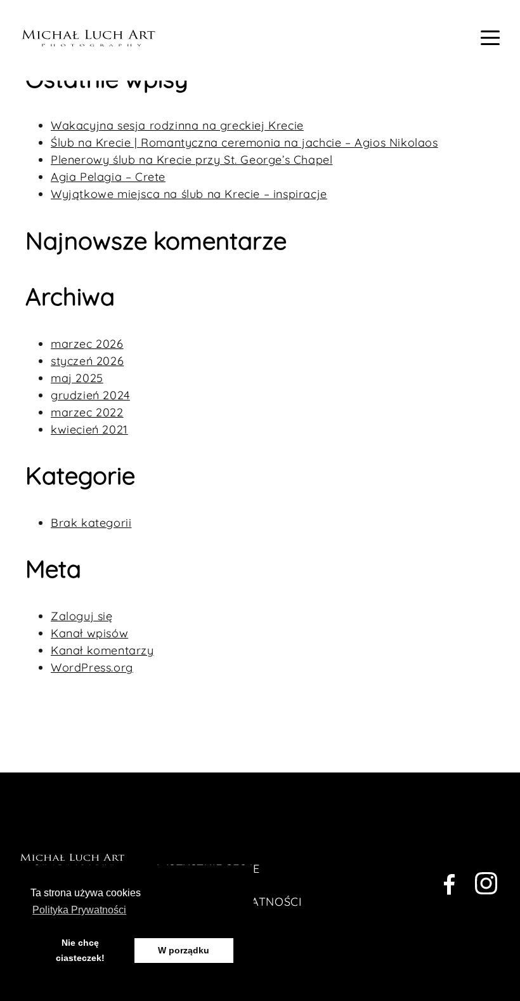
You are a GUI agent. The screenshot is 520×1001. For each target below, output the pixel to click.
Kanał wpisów (89, 633)
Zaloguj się (82, 616)
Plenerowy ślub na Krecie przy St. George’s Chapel (191, 159)
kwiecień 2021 (89, 429)
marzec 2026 (87, 343)
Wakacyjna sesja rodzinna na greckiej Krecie (177, 125)
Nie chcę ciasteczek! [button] (80, 950)
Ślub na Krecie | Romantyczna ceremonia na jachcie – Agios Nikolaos (244, 142)
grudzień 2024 (90, 395)
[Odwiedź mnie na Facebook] (449, 886)
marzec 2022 (87, 412)
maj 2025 (77, 378)
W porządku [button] (183, 950)
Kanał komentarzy (102, 650)
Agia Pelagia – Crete (108, 176)
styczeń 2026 (87, 361)
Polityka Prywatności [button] (79, 910)
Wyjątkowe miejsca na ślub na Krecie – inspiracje (189, 194)
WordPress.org (92, 667)
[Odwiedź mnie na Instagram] (486, 886)
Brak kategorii (91, 522)
